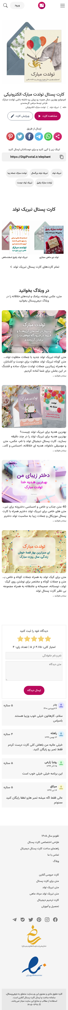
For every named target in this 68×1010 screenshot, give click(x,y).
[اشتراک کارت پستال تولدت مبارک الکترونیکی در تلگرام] (39, 136)
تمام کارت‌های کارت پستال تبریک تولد (36, 267)
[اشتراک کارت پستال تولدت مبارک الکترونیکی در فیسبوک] (29, 136)
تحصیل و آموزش (50, 906)
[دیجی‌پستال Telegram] (14, 919)
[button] (6, 240)
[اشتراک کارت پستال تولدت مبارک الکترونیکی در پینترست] (10, 136)
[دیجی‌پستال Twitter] (31, 919)
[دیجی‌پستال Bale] (22, 919)
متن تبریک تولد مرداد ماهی (44, 894)
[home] (41, 5)
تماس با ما (53, 855)
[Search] (5, 5)
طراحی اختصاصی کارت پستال (43, 842)
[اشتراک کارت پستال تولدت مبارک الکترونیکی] (57, 136)
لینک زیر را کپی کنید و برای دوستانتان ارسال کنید (34, 149)
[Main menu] (62, 5)
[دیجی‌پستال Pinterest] (39, 919)
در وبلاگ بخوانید (34, 290)
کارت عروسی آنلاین (49, 875)
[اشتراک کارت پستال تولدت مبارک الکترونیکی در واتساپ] (48, 136)
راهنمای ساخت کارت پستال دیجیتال (39, 848)
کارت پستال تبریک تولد (34, 209)
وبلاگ (56, 861)
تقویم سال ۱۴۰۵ (50, 836)
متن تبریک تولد (50, 887)
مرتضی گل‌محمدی (28, 103)
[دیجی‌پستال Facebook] (55, 919)
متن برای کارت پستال (47, 881)
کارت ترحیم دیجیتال (48, 900)
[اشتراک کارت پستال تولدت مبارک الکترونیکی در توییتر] (20, 136)
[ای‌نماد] (34, 966)
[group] (49, 239)
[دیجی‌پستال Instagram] (47, 919)
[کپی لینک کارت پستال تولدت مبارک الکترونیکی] (61, 156)
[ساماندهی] (34, 937)
